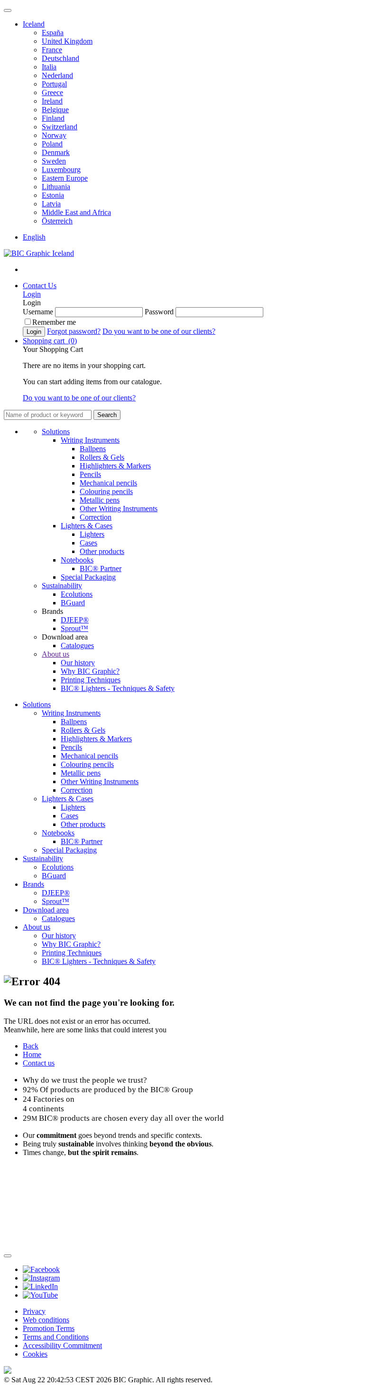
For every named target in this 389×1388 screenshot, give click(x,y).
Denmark (56, 152)
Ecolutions (77, 594)
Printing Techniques (90, 680)
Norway (54, 135)
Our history (78, 663)
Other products (102, 551)
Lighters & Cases (86, 526)
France (52, 50)
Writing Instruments (90, 440)
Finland (53, 118)
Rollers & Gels (102, 457)
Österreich (57, 221)
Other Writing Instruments (118, 509)
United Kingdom (67, 41)
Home (32, 1054)
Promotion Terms (48, 1328)
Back (30, 1046)
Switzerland (59, 127)
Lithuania (56, 187)
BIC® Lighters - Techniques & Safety (118, 688)
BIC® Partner (100, 568)
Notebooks (77, 560)
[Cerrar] (7, 1255)
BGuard (73, 603)
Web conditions (46, 1320)
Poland (52, 144)
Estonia (53, 195)
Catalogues (77, 645)
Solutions (56, 431)
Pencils (90, 474)
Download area (46, 910)
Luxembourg (61, 169)
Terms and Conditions (56, 1337)
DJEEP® (75, 620)
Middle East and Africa (76, 212)
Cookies (35, 1354)
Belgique (55, 110)
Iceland (34, 24)
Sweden (54, 161)
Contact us (39, 1063)
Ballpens (93, 449)
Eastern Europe (65, 178)
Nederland (57, 75)
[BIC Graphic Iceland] (39, 253)
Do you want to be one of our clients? (158, 331)
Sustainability (62, 586)
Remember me (54, 322)
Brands (33, 884)
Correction (95, 517)
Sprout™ (74, 628)
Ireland (52, 101)
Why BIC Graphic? (90, 671)
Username (38, 312)
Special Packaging (88, 577)
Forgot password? (74, 331)
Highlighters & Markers (115, 466)
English (34, 237)
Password (159, 312)
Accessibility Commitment (62, 1345)
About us (55, 654)
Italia (49, 67)
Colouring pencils (106, 491)
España (53, 33)
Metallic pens (100, 500)
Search (107, 414)
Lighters (92, 534)
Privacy (34, 1311)
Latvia (51, 204)
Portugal (54, 84)
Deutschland (60, 58)
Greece (52, 92)
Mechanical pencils (108, 483)
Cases (88, 543)
